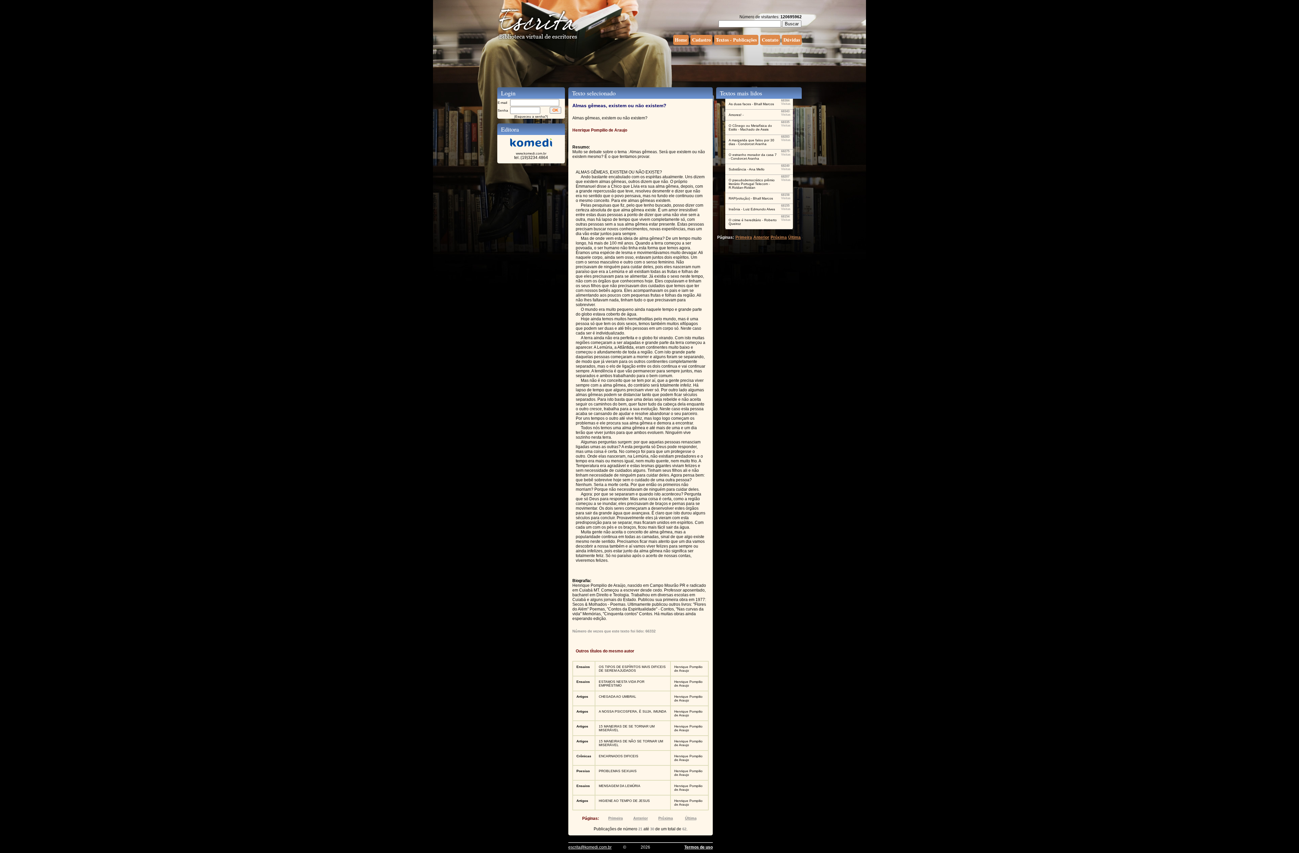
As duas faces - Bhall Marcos (751, 104)
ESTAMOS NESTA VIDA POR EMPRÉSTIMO (621, 683)
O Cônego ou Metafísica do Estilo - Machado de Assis (750, 127)
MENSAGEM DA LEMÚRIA (619, 786)
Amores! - (736, 115)
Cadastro (701, 39)
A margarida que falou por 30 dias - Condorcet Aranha (751, 142)
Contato (770, 39)
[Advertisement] (649, 65)
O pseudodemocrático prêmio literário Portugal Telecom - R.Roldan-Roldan (752, 183)
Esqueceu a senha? (531, 116)
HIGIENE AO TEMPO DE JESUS (624, 801)
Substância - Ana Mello (747, 169)
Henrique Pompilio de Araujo (688, 668)
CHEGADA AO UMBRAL (617, 696)
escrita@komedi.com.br (590, 847)
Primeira (615, 818)
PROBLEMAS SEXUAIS (618, 771)
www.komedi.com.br (531, 153)
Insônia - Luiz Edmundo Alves (752, 209)
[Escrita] (538, 39)
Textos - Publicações (736, 39)
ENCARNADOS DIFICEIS (618, 756)
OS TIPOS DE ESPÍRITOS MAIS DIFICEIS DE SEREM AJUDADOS (632, 668)
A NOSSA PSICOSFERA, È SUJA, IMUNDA (632, 711)
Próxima (665, 818)
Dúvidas (791, 39)
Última (691, 818)
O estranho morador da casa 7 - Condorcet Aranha (753, 156)
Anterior (640, 818)
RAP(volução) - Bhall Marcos (751, 198)
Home (681, 39)
